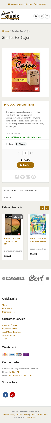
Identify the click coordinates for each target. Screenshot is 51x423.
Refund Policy (23, 414)
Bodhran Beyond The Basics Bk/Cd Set (12, 241)
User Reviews (10, 190)
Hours (5, 338)
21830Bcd (20, 144)
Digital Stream (31, 417)
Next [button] (47, 278)
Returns (8, 197)
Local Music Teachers (11, 332)
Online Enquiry (8, 335)
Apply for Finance (9, 325)
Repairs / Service (9, 328)
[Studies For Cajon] (25, 72)
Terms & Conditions (39, 414)
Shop (4, 305)
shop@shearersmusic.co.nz (21, 4)
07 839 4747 (41, 4)
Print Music (7, 308)
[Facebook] (5, 395)
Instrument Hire (9, 312)
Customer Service (28, 190)
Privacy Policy (9, 414)
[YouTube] (12, 395)
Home (5, 31)
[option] (15, 278)
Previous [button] (3, 278)
